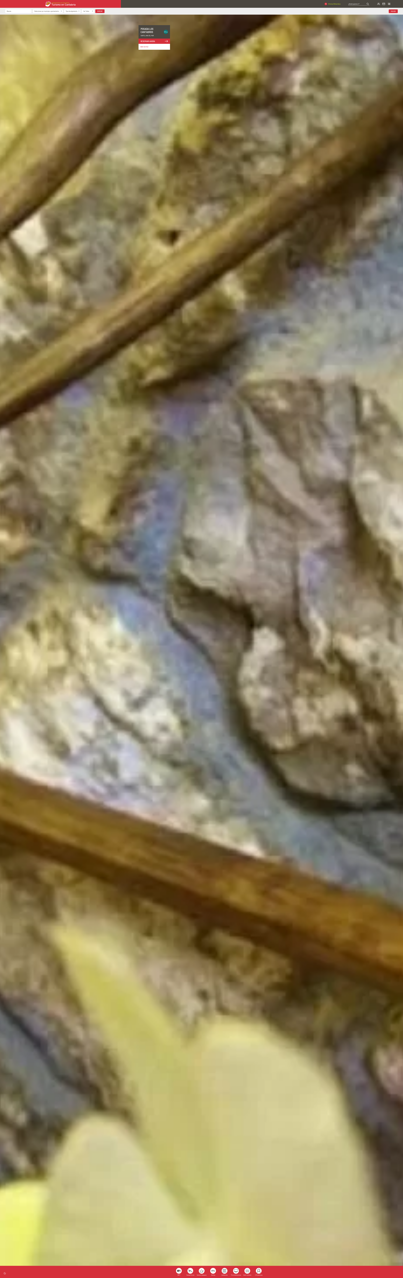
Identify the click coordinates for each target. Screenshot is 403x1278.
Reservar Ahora (148, 41)
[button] (367, 3)
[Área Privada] (378, 4)
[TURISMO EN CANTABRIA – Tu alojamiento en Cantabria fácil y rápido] (60, 4)
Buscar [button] (99, 11)
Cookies (4, 1273)
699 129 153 (144, 47)
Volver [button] (393, 11)
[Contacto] (383, 4)
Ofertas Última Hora (334, 4)
